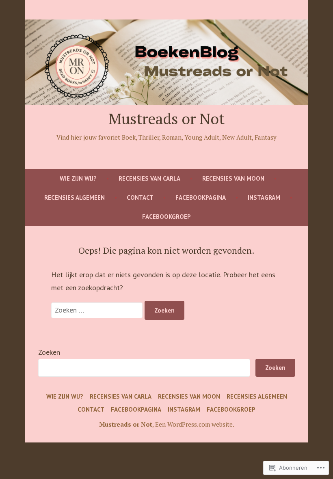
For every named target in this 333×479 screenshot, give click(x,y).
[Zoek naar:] (98, 310)
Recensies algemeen (74, 197)
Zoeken (49, 352)
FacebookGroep (166, 216)
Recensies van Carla (149, 178)
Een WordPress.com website (194, 424)
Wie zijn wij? (78, 178)
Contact (140, 197)
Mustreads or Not (166, 118)
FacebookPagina (200, 197)
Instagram (264, 197)
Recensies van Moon (233, 178)
